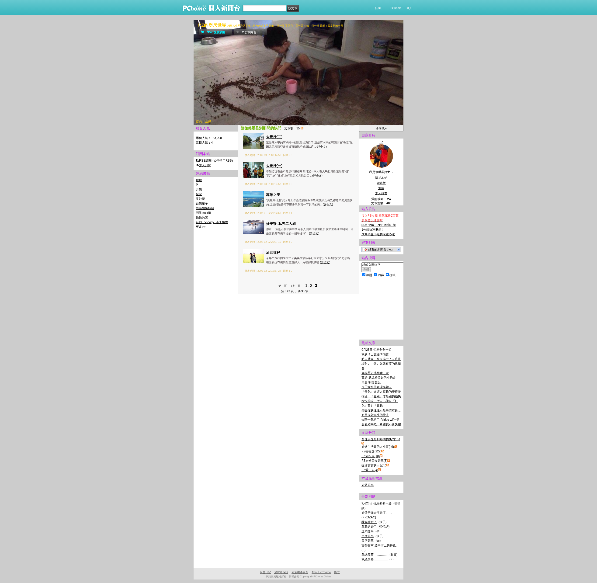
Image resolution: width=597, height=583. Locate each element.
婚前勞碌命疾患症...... (376, 512)
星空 (199, 194)
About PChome (321, 572)
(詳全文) (321, 146)
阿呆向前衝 (203, 213)
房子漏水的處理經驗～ (376, 387)
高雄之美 (273, 195)
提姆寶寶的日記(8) (373, 465)
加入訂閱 (205, 165)
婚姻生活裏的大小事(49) (377, 446)
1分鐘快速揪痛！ (372, 229)
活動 (208, 121)
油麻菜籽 (273, 252)
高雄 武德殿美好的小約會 (378, 377)
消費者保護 (281, 572)
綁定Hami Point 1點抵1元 (378, 225)
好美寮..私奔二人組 (281, 224)
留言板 (381, 183)
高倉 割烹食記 (371, 382)
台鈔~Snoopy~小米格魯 (212, 222)
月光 (199, 189)
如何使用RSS (222, 160)
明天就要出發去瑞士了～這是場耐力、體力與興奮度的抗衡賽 (381, 363)
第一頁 (282, 286)
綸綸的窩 (202, 217)
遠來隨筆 (367, 531)
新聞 (378, 8)
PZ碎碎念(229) (371, 451)
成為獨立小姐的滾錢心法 (378, 234)
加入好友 (381, 193)
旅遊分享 (367, 485)
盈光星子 (202, 203)
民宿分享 (367, 536)
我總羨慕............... (374, 554)
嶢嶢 (199, 180)
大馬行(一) (274, 166)
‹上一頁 (295, 286)
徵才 (337, 572)
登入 (409, 8)
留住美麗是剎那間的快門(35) (380, 439)
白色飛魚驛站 (205, 208)
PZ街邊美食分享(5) (374, 460)
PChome (396, 8)
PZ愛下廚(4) (369, 470)
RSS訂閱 (205, 160)
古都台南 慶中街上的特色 (378, 545)
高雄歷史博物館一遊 (375, 373)
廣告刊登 (265, 572)
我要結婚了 (369, 522)
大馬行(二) (274, 137)
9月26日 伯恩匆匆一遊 (376, 349)
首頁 (199, 121)
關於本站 (381, 178)
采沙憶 (200, 199)
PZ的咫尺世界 (212, 25)
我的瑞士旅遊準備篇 (375, 354)
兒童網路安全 (300, 572)
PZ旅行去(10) (370, 456)
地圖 (381, 188)
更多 (201, 227)
